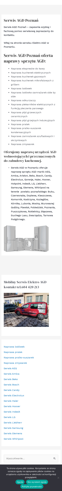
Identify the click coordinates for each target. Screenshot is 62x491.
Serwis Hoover (12, 406)
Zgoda (20, 482)
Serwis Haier (11, 400)
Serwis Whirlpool (13, 438)
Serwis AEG (10, 368)
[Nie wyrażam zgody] (58, 477)
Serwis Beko (11, 379)
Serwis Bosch (11, 384)
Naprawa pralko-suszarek (19, 357)
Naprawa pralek (13, 352)
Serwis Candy (11, 390)
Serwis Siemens (13, 433)
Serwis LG (9, 417)
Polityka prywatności (32, 486)
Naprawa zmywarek (15, 363)
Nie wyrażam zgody (37, 482)
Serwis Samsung (13, 428)
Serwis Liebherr (13, 422)
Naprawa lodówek (14, 346)
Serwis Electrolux (14, 395)
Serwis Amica (11, 373)
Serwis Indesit (12, 411)
